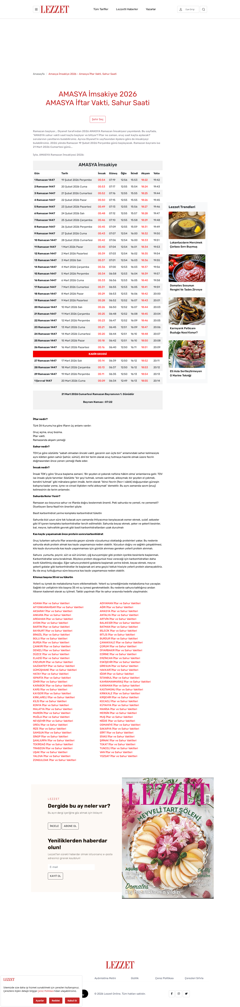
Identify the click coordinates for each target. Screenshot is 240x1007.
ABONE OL (70, 826)
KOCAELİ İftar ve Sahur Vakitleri (119, 701)
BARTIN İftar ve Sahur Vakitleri (51, 626)
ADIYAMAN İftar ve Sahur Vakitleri (120, 603)
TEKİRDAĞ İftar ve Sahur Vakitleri (53, 744)
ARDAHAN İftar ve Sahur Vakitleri (53, 618)
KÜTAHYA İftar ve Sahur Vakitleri (119, 705)
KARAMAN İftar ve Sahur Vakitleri (120, 685)
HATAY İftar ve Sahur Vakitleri (51, 673)
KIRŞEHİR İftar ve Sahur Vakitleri (119, 697)
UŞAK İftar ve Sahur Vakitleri (50, 752)
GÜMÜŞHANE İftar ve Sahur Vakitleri (55, 669)
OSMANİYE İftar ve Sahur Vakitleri (120, 724)
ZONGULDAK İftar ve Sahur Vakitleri (54, 760)
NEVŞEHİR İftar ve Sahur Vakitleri (53, 720)
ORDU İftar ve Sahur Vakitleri (50, 724)
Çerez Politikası (164, 978)
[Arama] (203, 9)
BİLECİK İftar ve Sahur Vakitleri (118, 630)
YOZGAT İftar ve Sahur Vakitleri (118, 756)
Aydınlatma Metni (105, 978)
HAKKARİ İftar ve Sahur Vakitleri (119, 669)
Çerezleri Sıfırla (194, 978)
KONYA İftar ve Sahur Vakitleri (51, 705)
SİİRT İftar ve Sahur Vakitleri (116, 732)
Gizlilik (135, 978)
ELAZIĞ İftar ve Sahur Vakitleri (51, 658)
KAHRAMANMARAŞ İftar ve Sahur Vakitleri (125, 681)
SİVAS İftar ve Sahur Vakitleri (117, 736)
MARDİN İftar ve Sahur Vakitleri (51, 713)
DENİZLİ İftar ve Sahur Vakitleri (51, 650)
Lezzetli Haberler (127, 9)
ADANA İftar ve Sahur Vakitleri (51, 603)
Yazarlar (151, 9)
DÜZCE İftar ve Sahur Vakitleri (51, 654)
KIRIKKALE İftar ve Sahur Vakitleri (120, 693)
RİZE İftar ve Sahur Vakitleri (49, 728)
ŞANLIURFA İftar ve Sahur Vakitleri (53, 740)
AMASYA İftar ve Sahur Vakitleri (119, 611)
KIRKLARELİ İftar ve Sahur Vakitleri (54, 697)
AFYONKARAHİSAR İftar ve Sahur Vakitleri (58, 607)
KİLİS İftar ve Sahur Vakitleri (50, 701)
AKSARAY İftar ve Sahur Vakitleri (52, 611)
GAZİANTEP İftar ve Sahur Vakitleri (54, 666)
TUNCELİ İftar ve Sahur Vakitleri (119, 748)
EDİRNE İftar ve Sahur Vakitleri (118, 654)
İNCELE (54, 826)
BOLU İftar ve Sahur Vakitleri (50, 638)
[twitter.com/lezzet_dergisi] (186, 993)
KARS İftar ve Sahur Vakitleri (50, 689)
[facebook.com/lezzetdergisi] (172, 993)
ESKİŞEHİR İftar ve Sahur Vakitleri (120, 662)
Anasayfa (39, 73)
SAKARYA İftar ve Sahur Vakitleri (119, 728)
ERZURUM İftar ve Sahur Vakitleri (53, 662)
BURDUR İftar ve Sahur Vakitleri (119, 638)
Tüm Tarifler (100, 9)
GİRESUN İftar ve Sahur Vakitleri (119, 666)
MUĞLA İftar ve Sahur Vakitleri (51, 716)
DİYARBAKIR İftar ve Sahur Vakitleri (121, 650)
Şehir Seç (98, 119)
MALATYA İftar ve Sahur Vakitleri (52, 709)
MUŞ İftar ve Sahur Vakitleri (116, 716)
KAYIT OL (55, 876)
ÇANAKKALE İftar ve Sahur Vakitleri (121, 642)
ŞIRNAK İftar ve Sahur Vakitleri (118, 740)
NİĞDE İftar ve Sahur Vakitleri (117, 720)
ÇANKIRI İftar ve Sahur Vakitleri (52, 646)
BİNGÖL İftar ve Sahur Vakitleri (51, 634)
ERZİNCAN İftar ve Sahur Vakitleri (120, 658)
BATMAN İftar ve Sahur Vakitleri (119, 626)
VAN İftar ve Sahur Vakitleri (116, 752)
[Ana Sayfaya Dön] (120, 964)
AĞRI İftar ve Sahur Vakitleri (116, 607)
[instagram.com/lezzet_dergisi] (179, 993)
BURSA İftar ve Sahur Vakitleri (51, 642)
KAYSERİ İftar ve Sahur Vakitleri (52, 693)
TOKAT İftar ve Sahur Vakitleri (117, 744)
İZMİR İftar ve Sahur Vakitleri (50, 681)
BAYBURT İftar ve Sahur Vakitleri (52, 630)
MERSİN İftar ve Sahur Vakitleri (118, 713)
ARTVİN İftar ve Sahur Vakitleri (118, 618)
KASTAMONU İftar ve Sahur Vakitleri (121, 689)
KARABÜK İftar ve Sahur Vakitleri (53, 685)
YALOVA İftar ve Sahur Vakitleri (51, 756)
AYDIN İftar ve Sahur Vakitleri (50, 622)
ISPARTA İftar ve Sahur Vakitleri (52, 677)
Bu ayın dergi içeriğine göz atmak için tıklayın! (75, 812)
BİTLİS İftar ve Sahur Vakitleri (117, 634)
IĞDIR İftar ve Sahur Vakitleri (117, 673)
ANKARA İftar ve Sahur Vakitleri (52, 615)
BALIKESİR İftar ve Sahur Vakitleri (120, 622)
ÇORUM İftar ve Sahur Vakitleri (118, 646)
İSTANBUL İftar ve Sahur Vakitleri (120, 677)
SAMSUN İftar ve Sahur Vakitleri (52, 732)
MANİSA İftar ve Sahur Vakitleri (118, 709)
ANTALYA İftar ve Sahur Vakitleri (119, 615)
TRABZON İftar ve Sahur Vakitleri (52, 748)
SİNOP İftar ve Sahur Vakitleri (50, 736)
